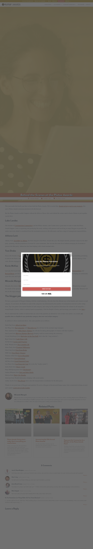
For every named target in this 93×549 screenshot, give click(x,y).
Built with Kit (46, 293)
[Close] (69, 254)
